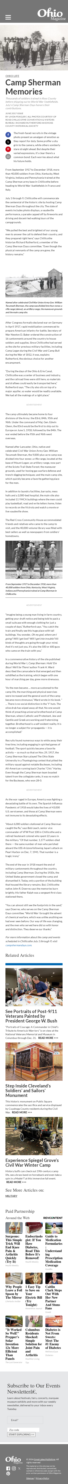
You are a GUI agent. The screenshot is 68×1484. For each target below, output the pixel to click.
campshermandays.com (18, 945)
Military (11, 1195)
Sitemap (30, 1478)
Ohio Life (12, 76)
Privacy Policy (42, 1478)
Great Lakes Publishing (44, 1459)
